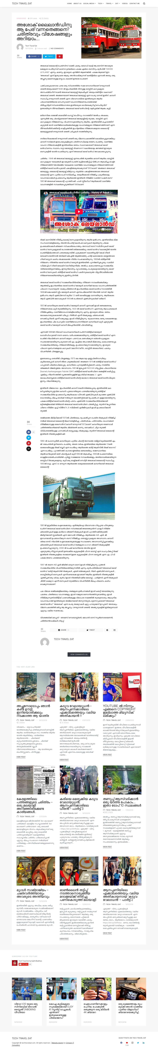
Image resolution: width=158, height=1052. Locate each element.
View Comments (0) (79, 654)
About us (77, 3)
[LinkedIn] (143, 1044)
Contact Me (135, 3)
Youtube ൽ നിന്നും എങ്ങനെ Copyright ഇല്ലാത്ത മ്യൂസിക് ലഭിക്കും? (119, 711)
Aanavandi (21, 18)
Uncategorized (98, 985)
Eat (116, 3)
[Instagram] (132, 1044)
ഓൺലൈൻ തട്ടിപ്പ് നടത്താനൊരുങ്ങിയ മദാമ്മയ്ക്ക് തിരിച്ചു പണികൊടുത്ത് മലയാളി (78, 895)
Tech (100, 3)
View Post (21, 757)
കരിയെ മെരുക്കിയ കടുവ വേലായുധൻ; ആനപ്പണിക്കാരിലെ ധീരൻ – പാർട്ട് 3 (79, 804)
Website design (57, 1043)
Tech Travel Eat (22, 3)
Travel (109, 3)
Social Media (88, 3)
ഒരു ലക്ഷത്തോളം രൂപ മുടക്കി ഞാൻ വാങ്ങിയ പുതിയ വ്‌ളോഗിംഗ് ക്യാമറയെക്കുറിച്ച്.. (130, 1008)
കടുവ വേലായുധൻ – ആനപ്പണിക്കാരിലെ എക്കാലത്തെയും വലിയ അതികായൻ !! (78, 711)
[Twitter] (138, 1044)
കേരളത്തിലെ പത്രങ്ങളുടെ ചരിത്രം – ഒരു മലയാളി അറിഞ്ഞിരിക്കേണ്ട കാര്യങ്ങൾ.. (34, 805)
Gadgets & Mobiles (23, 985)
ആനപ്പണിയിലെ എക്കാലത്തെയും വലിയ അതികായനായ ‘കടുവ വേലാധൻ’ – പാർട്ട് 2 (121, 895)
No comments (57, 48)
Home (69, 3)
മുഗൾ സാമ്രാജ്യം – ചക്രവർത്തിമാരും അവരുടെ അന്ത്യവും (33, 893)
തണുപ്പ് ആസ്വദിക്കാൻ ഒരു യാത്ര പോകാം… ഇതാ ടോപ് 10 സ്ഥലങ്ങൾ (122, 802)
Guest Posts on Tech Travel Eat (132, 1038)
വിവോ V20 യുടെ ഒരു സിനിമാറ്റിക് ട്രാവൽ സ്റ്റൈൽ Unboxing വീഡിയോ (25, 1008)
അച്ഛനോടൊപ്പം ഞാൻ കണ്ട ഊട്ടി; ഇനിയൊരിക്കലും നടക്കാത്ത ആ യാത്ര (33, 711)
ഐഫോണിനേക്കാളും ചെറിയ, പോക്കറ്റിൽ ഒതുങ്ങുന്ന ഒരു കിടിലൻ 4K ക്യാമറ (96, 1008)
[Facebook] (121, 1044)
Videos (125, 3)
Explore (121, 769)
